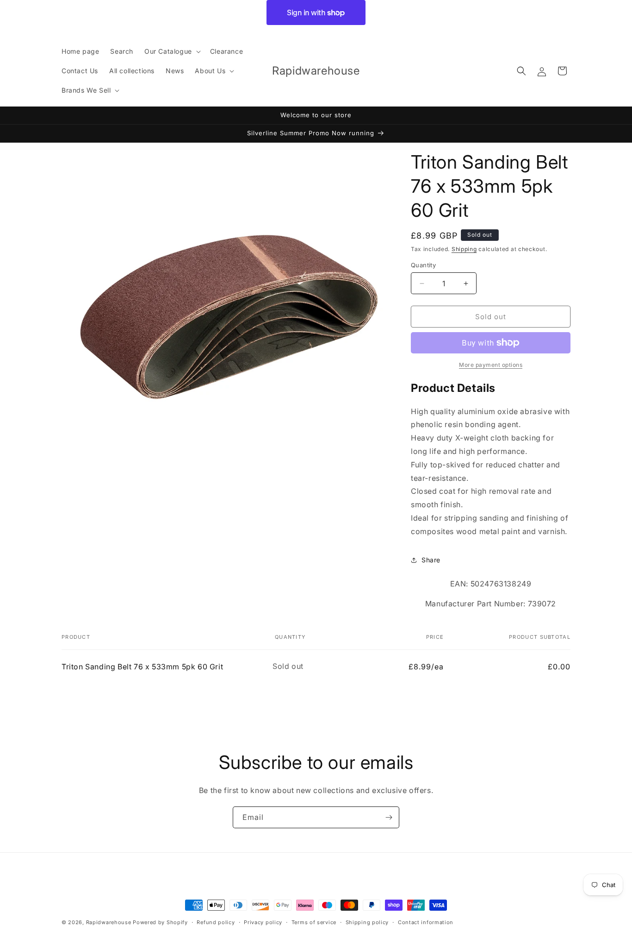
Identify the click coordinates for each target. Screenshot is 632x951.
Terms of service (313, 922)
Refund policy (216, 922)
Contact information (425, 922)
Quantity (423, 265)
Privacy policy (263, 922)
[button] (171, 51)
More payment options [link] (490, 364)
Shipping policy (367, 922)
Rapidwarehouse (108, 922)
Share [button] (430, 560)
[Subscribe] (388, 817)
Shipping (464, 249)
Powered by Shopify (160, 922)
